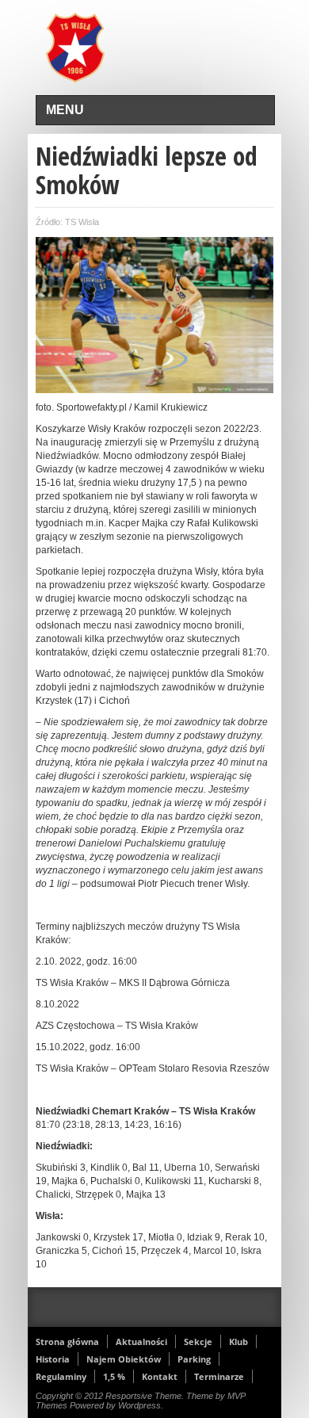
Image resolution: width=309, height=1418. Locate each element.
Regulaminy (61, 1376)
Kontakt (159, 1376)
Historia (53, 1359)
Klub (238, 1341)
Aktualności (141, 1341)
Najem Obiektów (123, 1359)
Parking (194, 1359)
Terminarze (219, 1376)
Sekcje (198, 1341)
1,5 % (114, 1376)
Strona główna (67, 1341)
